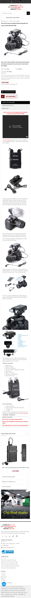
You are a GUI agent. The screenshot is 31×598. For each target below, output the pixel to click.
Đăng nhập (3, 577)
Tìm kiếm (3, 575)
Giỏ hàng (3, 581)
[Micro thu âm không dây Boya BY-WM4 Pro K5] (15, 451)
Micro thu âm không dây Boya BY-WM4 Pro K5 (15, 467)
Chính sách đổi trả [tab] (8, 105)
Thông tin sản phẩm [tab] (8, 102)
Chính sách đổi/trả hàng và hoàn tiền (10, 566)
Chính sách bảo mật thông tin (8, 568)
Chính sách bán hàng (8, 477)
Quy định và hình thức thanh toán (9, 562)
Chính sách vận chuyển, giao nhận (9, 564)
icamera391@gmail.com (8, 547)
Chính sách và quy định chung (8, 560)
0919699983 (11, 96)
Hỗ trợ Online (6, 486)
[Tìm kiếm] (28, 13)
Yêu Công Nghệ (6, 140)
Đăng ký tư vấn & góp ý (9, 481)
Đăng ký (3, 579)
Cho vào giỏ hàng (10, 92)
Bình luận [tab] (5, 108)
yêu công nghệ (24, 413)
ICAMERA (12, 596)
